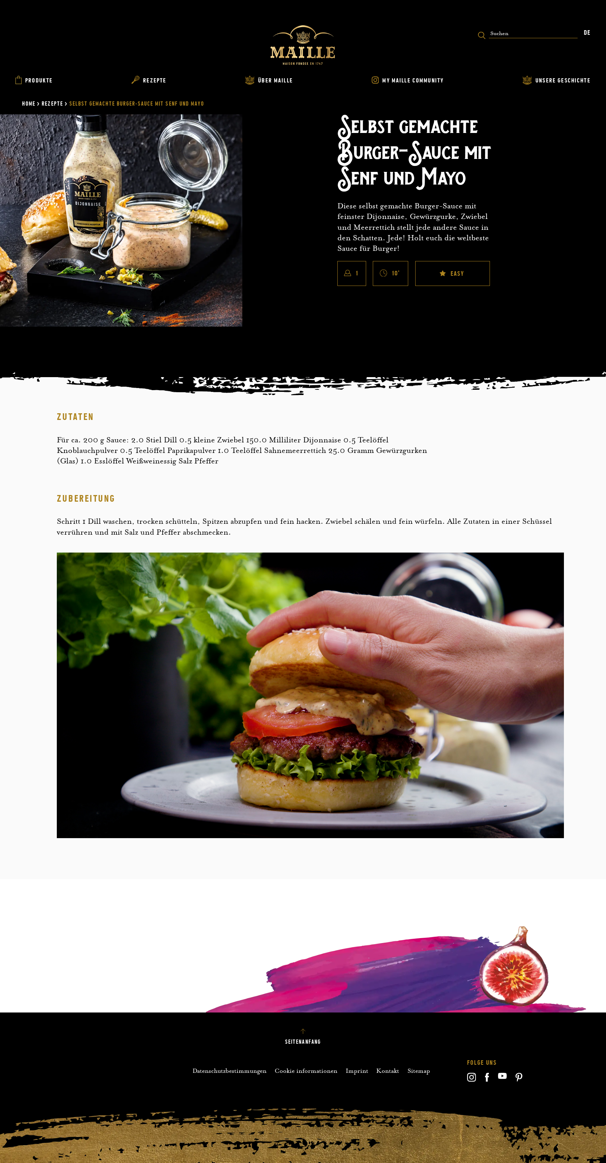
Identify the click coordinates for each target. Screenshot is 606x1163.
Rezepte (52, 103)
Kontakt (387, 1070)
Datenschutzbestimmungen (230, 1070)
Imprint (357, 1070)
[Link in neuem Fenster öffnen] (471, 1080)
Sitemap (419, 1070)
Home (28, 103)
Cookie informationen (306, 1070)
